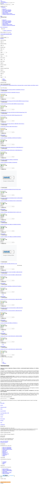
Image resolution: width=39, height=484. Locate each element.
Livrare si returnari (5, 468)
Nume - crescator (5, 84)
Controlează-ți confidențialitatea (5, 482)
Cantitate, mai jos (30, 85)
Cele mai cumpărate (5, 453)
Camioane (6, 11)
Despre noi (4, 451)
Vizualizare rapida (4, 90)
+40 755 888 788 (5, 2)
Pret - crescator (8, 85)
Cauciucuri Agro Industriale (8, 14)
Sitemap (3, 455)
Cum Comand (4, 450)
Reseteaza (2, 38)
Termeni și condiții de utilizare (7, 449)
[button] (1, 0)
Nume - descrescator (18, 85)
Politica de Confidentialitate (6, 447)
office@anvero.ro (4, 442)
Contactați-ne (4, 454)
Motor (5, 12)
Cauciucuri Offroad (7, 13)
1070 (3, 362)
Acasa (4, 8)
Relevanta (13, 85)
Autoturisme (6, 9)
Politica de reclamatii (5, 473)
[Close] (0, 18)
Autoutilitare (6, 10)
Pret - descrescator (3, 85)
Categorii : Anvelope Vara (7, 30)
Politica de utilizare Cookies (6, 472)
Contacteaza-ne (4, 27)
